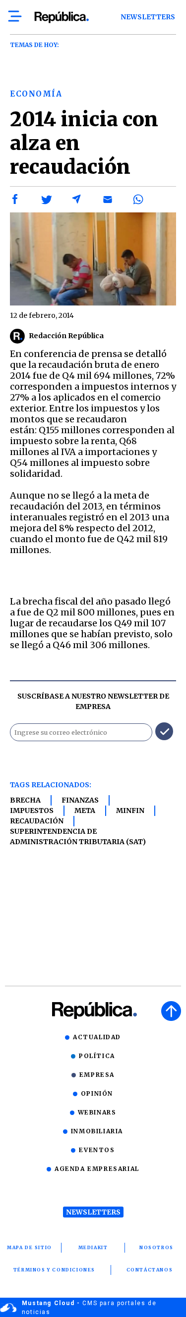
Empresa (97, 1074)
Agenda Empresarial (97, 1168)
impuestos (32, 810)
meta (84, 810)
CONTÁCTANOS (149, 1269)
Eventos (97, 1150)
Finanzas (80, 800)
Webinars (97, 1112)
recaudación (36, 820)
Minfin (130, 810)
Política (97, 1056)
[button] (15, 199)
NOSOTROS (156, 1247)
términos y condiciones (54, 1269)
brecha (25, 800)
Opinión (97, 1093)
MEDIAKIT (93, 1247)
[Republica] (61, 17)
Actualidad (97, 1037)
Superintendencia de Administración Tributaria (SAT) (78, 836)
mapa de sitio (29, 1247)
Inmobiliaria (97, 1131)
